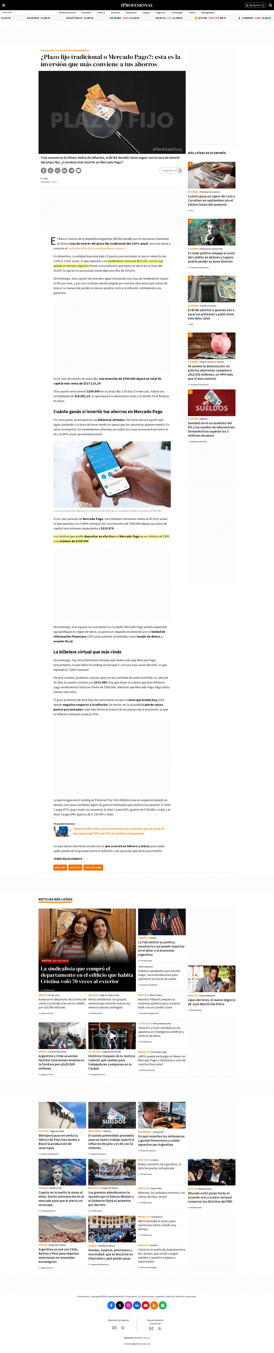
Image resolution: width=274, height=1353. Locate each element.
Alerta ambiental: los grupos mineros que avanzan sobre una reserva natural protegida (109, 1003)
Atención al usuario (118, 1320)
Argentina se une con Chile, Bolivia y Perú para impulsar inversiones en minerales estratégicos (59, 1255)
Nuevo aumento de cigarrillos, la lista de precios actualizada (159, 1166)
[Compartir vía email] (78, 170)
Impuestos (131, 12)
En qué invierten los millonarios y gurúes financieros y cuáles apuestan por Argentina (161, 1140)
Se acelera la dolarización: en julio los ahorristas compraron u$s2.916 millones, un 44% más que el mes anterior (210, 372)
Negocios (160, 12)
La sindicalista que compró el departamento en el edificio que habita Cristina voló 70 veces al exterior (87, 975)
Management (208, 12)
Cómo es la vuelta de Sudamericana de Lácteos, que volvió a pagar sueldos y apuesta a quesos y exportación (161, 1256)
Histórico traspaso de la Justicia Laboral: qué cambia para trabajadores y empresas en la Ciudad (111, 1062)
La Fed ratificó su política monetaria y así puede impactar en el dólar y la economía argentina (161, 948)
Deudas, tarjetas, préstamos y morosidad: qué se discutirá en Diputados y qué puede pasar (110, 1254)
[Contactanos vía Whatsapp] (123, 1328)
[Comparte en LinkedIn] (64, 170)
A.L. (46, 178)
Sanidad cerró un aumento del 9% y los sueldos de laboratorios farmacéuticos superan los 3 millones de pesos (211, 429)
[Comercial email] (151, 1328)
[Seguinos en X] (120, 1305)
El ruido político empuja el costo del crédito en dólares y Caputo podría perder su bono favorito (211, 257)
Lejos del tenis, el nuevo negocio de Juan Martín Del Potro (211, 1002)
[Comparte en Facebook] (43, 170)
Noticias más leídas (55, 899)
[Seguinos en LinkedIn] (137, 1305)
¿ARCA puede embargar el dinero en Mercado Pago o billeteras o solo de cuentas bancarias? (162, 1060)
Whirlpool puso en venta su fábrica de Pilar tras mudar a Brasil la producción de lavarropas (59, 1141)
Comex (192, 12)
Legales (146, 12)
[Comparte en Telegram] (71, 170)
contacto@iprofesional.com (137, 1344)
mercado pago (93, 867)
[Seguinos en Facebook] (111, 1305)
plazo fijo (60, 867)
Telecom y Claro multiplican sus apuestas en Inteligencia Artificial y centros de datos (161, 1032)
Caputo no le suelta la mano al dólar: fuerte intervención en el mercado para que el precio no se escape (61, 1198)
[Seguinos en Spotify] (163, 1305)
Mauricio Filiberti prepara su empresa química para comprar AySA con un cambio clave (159, 1003)
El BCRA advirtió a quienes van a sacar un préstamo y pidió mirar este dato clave (211, 314)
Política (101, 12)
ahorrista (75, 867)
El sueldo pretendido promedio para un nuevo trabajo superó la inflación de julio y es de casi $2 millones (111, 1141)
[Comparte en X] (50, 170)
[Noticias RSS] (154, 1305)
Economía (86, 12)
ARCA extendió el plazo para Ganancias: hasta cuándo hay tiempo (157, 1225)
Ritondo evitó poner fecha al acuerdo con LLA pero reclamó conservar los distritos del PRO (210, 1197)
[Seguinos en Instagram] (128, 1305)
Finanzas (115, 12)
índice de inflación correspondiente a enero (96, 248)
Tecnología (177, 12)
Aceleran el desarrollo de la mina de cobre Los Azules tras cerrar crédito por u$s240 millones (62, 1003)
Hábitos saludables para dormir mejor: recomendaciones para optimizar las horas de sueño (159, 975)
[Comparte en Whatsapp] (57, 170)
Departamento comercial (155, 1322)
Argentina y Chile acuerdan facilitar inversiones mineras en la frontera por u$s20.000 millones (61, 1062)
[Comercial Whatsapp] (160, 1328)
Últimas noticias (67, 12)
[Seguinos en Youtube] (146, 1305)
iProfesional (48, 50)
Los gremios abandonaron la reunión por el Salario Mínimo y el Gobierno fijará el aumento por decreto (111, 1198)
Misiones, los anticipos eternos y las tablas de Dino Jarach (161, 1195)
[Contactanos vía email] (114, 1328)
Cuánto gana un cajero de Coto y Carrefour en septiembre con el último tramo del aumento (211, 200)
